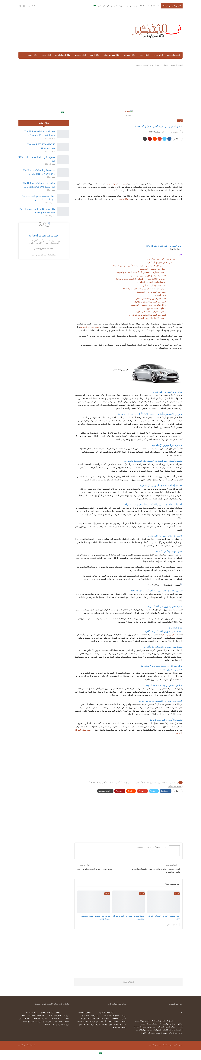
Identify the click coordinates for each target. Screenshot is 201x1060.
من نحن (129, 6)
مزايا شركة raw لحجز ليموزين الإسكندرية (148, 305)
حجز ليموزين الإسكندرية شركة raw (162, 259)
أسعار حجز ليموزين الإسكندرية (153, 269)
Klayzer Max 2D (58, 1018)
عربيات (180, 121)
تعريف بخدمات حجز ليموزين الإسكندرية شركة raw (144, 289)
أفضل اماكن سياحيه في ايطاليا (150, 1030)
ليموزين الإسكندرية (113, 782)
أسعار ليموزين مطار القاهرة (169, 782)
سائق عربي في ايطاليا (91, 1021)
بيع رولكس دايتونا (92, 1015)
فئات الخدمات (160, 295)
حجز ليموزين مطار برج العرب (130, 782)
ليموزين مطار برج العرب (117, 184)
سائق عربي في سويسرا (54, 1024)
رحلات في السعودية (167, 1024)
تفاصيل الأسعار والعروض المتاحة (152, 318)
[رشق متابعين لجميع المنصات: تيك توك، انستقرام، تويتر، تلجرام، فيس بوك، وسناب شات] (63, 198)
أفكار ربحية (144, 55)
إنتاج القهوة (145, 1033)
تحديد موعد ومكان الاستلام (154, 285)
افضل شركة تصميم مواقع (50, 1012)
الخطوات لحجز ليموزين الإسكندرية (151, 282)
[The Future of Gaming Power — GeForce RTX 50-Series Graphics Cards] (63, 172)
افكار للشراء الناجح (62, 55)
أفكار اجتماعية (129, 55)
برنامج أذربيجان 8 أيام (111, 1015)
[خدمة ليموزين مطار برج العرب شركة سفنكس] (128, 902)
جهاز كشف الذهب (54, 1015)
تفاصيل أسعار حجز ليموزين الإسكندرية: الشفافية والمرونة (141, 272)
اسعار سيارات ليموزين (90, 327)
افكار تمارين (158, 55)
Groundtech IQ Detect (36, 1015)
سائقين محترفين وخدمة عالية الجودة (150, 312)
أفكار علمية (32, 55)
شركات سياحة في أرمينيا (110, 1021)
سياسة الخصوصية (140, 6)
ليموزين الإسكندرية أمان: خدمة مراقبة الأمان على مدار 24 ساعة (139, 266)
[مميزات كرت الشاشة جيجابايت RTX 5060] (63, 159)
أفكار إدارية (94, 55)
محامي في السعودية (147, 1027)
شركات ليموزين (123, 199)
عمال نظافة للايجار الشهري (52, 1021)
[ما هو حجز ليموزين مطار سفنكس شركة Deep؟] (93, 902)
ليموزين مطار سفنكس (174, 786)
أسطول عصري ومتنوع (156, 308)
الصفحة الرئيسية (153, 6)
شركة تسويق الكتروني (106, 1012)
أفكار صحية (46, 55)
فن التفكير (22, 1045)
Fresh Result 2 (177, 1030)
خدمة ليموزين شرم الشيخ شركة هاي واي (94, 869)
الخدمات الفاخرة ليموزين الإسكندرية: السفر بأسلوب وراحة (141, 279)
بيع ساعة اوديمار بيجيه (159, 1033)
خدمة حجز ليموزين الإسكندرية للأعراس (149, 302)
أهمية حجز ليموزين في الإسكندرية (151, 292)
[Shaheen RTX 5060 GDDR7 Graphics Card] (63, 147)
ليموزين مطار (168, 635)
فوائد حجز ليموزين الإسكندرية (159, 262)
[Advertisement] (72, 30)
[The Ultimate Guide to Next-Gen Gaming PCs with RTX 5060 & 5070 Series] (63, 185)
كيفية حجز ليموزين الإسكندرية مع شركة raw (147, 315)
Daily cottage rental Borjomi (162, 1021)
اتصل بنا (121, 6)
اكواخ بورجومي (107, 1024)
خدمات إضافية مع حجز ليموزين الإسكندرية (148, 275)
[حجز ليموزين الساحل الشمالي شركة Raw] (163, 902)
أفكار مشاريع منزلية (112, 55)
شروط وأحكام (112, 6)
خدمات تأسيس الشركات (167, 1027)
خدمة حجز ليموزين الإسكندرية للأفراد (150, 298)
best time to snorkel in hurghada (108, 1018)
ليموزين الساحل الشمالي (97, 782)
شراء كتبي (101, 6)
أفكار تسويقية (80, 55)
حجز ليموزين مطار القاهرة (149, 782)
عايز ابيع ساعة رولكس (38, 1018)
